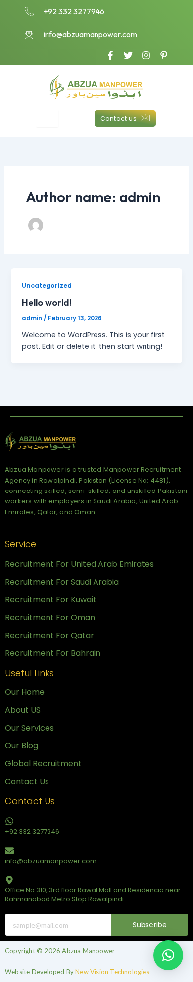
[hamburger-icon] (47, 118)
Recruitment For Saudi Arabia (62, 582)
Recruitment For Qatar (49, 635)
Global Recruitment (43, 763)
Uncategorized (47, 285)
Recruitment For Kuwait (50, 599)
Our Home (25, 692)
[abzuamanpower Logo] (41, 441)
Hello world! (47, 302)
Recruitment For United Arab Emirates (79, 564)
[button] (168, 955)
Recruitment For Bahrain (52, 653)
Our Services (29, 728)
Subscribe (150, 925)
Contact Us (27, 781)
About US (23, 710)
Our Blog (21, 745)
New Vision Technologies (112, 972)
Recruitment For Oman (50, 617)
